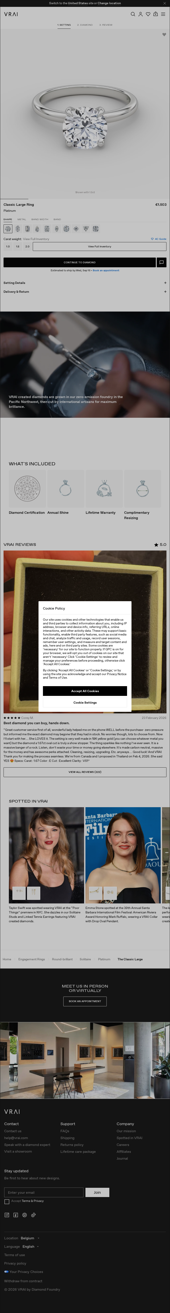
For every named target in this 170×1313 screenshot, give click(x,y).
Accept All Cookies (85, 691)
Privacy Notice (116, 674)
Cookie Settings (85, 702)
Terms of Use (58, 677)
